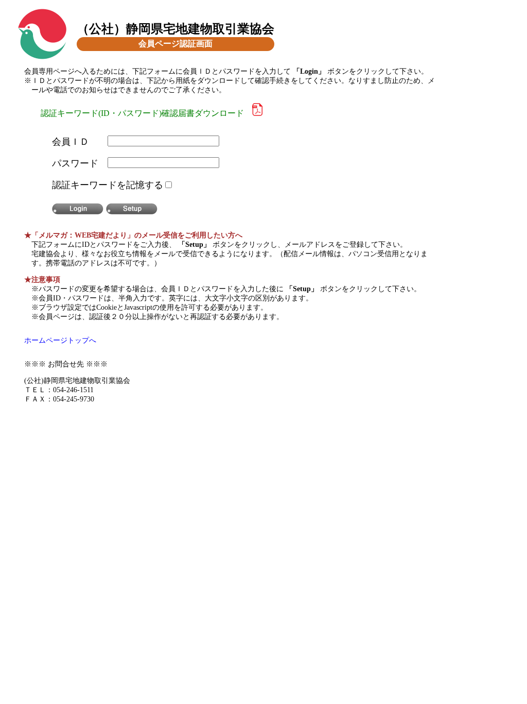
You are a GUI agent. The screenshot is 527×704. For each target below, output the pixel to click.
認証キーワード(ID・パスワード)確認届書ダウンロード (146, 113)
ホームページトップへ (60, 340)
